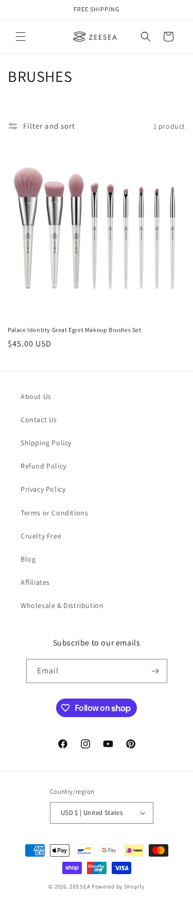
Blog (28, 559)
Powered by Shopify (118, 886)
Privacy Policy (43, 489)
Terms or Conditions (54, 512)
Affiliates (35, 582)
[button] (20, 36)
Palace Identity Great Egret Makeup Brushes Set (75, 330)
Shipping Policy (46, 442)
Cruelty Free (41, 536)
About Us (36, 396)
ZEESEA (79, 886)
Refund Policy (43, 466)
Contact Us (39, 419)
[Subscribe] (155, 671)
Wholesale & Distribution (62, 605)
